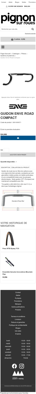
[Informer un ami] (18, 138)
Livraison (18, 319)
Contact (3, 2)
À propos (18, 298)
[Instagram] (21, 366)
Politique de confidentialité (18, 325)
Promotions (32, 2)
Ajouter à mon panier (18, 155)
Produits (18, 310)
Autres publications (18, 307)
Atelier (10, 2)
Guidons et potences (7, 55)
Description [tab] (5, 167)
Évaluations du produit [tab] (20, 167)
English (27, 6)
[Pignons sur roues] (18, 18)
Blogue (17, 2)
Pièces (23, 53)
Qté (1, 150)
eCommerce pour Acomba (19, 393)
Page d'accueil (5, 53)
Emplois (18, 334)
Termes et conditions (18, 316)
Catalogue (15, 53)
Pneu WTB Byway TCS (10, 248)
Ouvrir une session (15, 6)
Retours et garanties (18, 322)
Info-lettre (18, 331)
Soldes (24, 2)
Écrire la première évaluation (10, 129)
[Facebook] (14, 366)
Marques (18, 304)
